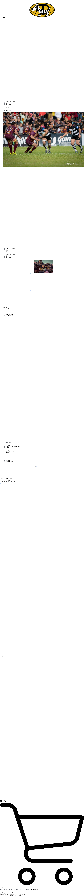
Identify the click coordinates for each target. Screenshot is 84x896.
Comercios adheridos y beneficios (13, 446)
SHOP (2, 888)
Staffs (7, 102)
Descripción (8, 445)
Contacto (7, 447)
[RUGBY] (42, 741)
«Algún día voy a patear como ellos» (9, 569)
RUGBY (2, 743)
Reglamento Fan (9, 457)
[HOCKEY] (42, 654)
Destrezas (8, 103)
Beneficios (8, 454)
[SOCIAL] (42, 799)
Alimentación (8, 104)
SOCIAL (3, 801)
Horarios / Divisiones (10, 101)
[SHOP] (42, 886)
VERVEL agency (34, 889)
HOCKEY (3, 657)
